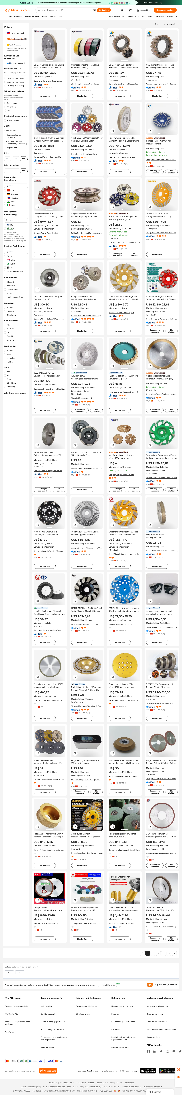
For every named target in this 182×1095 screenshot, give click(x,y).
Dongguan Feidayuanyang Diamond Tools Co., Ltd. (161, 853)
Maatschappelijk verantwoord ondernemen (17, 1023)
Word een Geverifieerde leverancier (161, 1029)
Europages (129, 1083)
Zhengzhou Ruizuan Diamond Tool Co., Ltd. (49, 389)
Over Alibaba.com (13, 998)
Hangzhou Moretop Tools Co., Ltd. (47, 157)
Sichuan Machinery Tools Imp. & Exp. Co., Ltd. (86, 706)
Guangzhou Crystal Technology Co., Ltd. (161, 394)
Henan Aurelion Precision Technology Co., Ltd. (161, 551)
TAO (112, 1083)
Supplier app (92, 1071)
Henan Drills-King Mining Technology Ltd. (86, 315)
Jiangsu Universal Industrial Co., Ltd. (161, 233)
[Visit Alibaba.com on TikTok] (180, 1051)
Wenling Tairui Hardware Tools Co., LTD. (48, 923)
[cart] (131, 10)
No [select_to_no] (20, 972)
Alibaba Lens (11, 1071)
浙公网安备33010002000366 (134, 1091)
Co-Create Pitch (12, 1014)
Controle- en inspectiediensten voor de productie (54, 1038)
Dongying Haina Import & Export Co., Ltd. (124, 850)
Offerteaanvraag (83, 1014)
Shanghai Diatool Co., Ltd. (81, 398)
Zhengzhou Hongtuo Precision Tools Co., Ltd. (161, 779)
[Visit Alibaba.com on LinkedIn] (154, 1051)
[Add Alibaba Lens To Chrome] (48, 1071)
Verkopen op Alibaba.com (157, 1006)
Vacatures (9, 1032)
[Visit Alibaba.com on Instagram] (167, 1051)
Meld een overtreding (120, 1047)
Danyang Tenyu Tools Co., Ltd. (46, 233)
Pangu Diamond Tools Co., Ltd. (121, 624)
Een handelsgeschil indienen (123, 1022)
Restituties (115, 1029)
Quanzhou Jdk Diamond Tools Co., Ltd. (124, 242)
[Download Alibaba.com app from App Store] (148, 1071)
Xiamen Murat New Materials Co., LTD (86, 468)
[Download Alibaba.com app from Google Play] (168, 1071)
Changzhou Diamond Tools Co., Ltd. (48, 700)
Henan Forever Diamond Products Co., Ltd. (123, 776)
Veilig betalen (46, 1006)
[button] (94, 10)
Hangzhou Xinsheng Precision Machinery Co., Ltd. (83, 154)
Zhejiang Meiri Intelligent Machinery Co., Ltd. (48, 319)
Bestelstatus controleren (157, 1022)
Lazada (91, 1083)
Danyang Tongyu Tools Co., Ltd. (121, 475)
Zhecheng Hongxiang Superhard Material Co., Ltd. (47, 81)
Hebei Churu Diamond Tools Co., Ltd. (124, 700)
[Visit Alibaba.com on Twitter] (161, 1051)
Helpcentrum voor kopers (122, 1006)
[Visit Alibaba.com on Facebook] (148, 1051)
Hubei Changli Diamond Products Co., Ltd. (124, 554)
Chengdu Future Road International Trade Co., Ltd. (85, 923)
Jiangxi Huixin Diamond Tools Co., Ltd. (161, 627)
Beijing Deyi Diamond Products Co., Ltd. (85, 233)
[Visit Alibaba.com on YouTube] (173, 1051)
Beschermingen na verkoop (52, 1029)
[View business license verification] (115, 1091)
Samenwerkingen (154, 1037)
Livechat (115, 1014)
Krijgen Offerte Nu (108, 984)
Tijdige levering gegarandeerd (53, 1022)
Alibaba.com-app (129, 1071)
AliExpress (53, 1083)
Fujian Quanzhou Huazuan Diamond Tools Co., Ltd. (123, 392)
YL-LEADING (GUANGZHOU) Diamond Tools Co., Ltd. (87, 780)
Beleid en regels (47, 1047)
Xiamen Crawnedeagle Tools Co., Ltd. (49, 779)
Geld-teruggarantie (48, 1014)
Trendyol (119, 1083)
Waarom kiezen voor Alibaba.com (19, 1006)
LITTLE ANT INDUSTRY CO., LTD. (84, 624)
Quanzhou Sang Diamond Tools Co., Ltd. (160, 319)
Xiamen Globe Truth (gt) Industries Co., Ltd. (48, 471)
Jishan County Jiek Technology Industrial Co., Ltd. (121, 923)
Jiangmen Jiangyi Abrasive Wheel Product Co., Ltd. (47, 630)
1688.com (64, 1083)
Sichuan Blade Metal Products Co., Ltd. (160, 703)
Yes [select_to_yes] (9, 972)
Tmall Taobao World (78, 1083)
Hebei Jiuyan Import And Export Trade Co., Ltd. (86, 853)
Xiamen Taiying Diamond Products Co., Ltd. (123, 84)
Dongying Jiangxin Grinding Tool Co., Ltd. (49, 551)
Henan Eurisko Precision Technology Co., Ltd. (161, 927)
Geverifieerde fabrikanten (86, 1006)
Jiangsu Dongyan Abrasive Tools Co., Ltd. (86, 548)
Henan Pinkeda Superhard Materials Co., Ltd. (48, 850)
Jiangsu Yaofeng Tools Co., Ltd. (121, 313)
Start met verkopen (155, 1014)
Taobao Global (102, 1083)
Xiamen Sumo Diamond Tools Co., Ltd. (161, 478)
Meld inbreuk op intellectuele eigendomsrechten (123, 1038)
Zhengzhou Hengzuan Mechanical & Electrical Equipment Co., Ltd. (161, 159)
